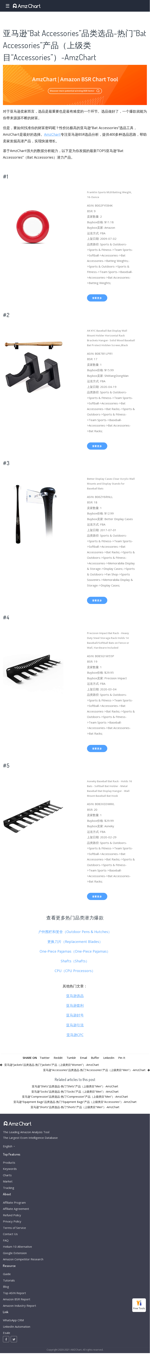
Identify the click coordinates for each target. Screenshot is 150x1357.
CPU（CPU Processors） (75, 970)
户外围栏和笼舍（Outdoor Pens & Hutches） (75, 931)
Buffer (95, 1058)
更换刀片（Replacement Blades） (75, 941)
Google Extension (15, 1253)
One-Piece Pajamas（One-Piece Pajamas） (75, 951)
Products (9, 1162)
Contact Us (10, 1234)
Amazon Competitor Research (23, 1259)
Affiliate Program (14, 1202)
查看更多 (97, 297)
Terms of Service (14, 1228)
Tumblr (71, 1058)
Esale (6, 1333)
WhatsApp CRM (13, 1320)
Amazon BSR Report (16, 1299)
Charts (7, 1175)
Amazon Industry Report (19, 1305)
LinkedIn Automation (16, 1326)
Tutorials (9, 1280)
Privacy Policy (12, 1221)
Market (7, 1181)
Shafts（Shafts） (75, 961)
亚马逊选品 (75, 995)
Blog (6, 1286)
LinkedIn (108, 1058)
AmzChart (52, 134)
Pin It (121, 1058)
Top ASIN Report (14, 1293)
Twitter (45, 1058)
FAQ (6, 1240)
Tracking (8, 1188)
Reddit (58, 1058)
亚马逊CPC (75, 1034)
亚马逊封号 (75, 1015)
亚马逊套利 (75, 1005)
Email (83, 1058)
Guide (7, 1274)
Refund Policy (12, 1215)
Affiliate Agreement (16, 1209)
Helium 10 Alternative (17, 1246)
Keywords (10, 1169)
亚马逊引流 (75, 1025)
